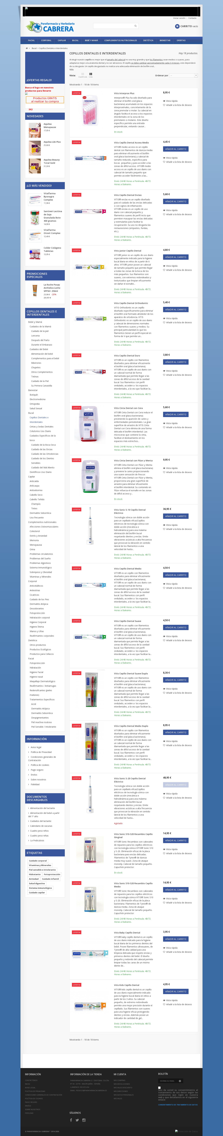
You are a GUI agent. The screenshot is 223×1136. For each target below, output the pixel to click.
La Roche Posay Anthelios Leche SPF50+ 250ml (52, 287)
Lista (91, 77)
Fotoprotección (37, 613)
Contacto (192, 18)
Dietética (148, 40)
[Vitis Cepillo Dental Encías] (90, 210)
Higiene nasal (36, 676)
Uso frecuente (37, 517)
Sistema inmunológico (40, 888)
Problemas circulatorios (41, 553)
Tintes (34, 508)
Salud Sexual (36, 408)
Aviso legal (35, 747)
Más (71, 69)
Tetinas (35, 376)
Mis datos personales (123, 1095)
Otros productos (38, 644)
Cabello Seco (36, 494)
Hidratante (35, 874)
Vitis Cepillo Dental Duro (127, 355)
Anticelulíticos (36, 585)
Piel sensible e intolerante (42, 869)
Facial (31, 40)
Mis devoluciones (122, 1084)
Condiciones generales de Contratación (43, 1095)
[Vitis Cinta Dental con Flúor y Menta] (90, 476)
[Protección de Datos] (186, 1131)
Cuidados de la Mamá (40, 326)
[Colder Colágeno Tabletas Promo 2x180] (34, 254)
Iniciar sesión (179, 18)
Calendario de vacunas (41, 825)
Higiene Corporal (38, 622)
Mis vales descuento (123, 1087)
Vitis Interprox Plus (124, 93)
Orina (32, 549)
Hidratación (35, 667)
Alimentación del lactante (42, 808)
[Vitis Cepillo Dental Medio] (90, 584)
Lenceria (35, 335)
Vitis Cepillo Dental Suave (127, 621)
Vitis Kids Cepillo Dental (126, 985)
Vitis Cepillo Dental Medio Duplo (131, 726)
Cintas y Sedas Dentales (41, 426)
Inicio (27, 1084)
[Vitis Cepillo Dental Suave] (90, 636)
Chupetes (36, 367)
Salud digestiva (37, 883)
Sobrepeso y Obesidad (41, 572)
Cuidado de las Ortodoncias (44, 453)
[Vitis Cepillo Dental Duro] (90, 371)
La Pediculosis (37, 840)
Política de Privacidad (41, 752)
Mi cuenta (120, 1074)
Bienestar (165, 40)
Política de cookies (39, 764)
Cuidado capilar (37, 892)
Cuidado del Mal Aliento (42, 467)
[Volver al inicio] (26, 48)
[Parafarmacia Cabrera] (53, 27)
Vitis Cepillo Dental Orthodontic (131, 303)
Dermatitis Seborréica (40, 513)
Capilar (62, 40)
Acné (33, 704)
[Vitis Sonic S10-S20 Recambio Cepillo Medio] (90, 899)
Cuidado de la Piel (40, 381)
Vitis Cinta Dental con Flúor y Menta (133, 460)
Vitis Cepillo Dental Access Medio (131, 142)
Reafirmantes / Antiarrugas (43, 685)
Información (37, 739)
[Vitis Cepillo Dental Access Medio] (90, 158)
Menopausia (36, 544)
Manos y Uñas (37, 631)
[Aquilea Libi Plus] (34, 148)
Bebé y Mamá (91, 40)
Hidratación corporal (40, 617)
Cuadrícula (82, 77)
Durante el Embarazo (41, 344)
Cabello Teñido (37, 499)
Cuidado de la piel (40, 331)
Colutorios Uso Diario (40, 431)
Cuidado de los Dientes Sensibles (42, 460)
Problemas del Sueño (40, 558)
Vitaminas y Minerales (40, 576)
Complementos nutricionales (120, 40)
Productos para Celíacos (42, 654)
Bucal (75, 40)
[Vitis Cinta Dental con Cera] (90, 423)
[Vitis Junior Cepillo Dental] (90, 266)
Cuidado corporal (38, 860)
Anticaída (34, 481)
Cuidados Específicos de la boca (43, 438)
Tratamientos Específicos (42, 699)
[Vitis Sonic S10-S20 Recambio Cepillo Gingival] (90, 849)
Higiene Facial (36, 672)
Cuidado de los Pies (39, 599)
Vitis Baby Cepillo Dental (127, 932)
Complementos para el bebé (45, 358)
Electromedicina (37, 399)
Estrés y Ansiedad (38, 535)
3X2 (30, 109)
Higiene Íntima (37, 626)
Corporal (46, 40)
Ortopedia (35, 403)
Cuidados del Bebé (39, 349)
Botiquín (34, 394)
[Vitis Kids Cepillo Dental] (90, 1000)
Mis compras (119, 1080)
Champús (36, 503)
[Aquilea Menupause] (34, 130)
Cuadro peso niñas (39, 835)
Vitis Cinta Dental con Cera (128, 408)
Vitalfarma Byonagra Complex (50, 196)
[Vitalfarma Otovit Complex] (34, 236)
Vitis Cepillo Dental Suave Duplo (131, 673)
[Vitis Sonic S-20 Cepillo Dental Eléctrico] (90, 794)
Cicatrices (34, 594)
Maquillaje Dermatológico (42, 681)
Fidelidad (34, 784)
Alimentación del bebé (42, 353)
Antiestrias (35, 590)
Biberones (36, 362)
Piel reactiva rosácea (41, 722)
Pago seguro (36, 769)
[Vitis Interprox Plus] (90, 109)
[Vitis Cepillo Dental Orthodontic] (90, 319)
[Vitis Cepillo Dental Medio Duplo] (90, 741)
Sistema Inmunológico (41, 567)
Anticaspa (34, 485)
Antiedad (34, 879)
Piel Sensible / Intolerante (43, 726)
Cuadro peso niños (39, 830)
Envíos (33, 774)
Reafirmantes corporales (42, 635)
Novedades (35, 116)
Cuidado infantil (50, 879)
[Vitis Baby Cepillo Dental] (90, 948)
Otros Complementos (42, 372)
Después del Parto (40, 340)
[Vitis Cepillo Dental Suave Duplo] (90, 689)
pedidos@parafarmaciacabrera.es (91, 1090)
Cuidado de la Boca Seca (43, 444)
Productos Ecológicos (40, 649)
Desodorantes (37, 608)
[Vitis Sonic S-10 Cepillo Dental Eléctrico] (90, 525)
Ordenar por (161, 75)
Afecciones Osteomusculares (44, 526)
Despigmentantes (40, 717)
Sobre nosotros (38, 779)
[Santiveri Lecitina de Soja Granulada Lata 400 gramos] (34, 217)
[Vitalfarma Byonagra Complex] (34, 199)
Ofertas (181, 40)
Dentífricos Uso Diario (41, 472)
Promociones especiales (37, 275)
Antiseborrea (36, 490)
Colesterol (35, 531)
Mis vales (118, 1098)
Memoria (34, 540)
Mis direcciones (121, 1091)
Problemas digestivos (40, 563)
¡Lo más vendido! (39, 185)
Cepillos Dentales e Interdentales (39, 419)
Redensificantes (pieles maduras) (41, 692)
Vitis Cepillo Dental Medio (127, 568)
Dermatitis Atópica (39, 603)
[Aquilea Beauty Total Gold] (34, 166)
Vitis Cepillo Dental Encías (128, 195)
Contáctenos (31, 1080)
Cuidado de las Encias (41, 449)
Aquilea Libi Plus (52, 141)
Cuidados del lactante (40, 821)
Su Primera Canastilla (41, 385)
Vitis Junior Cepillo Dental (127, 250)
